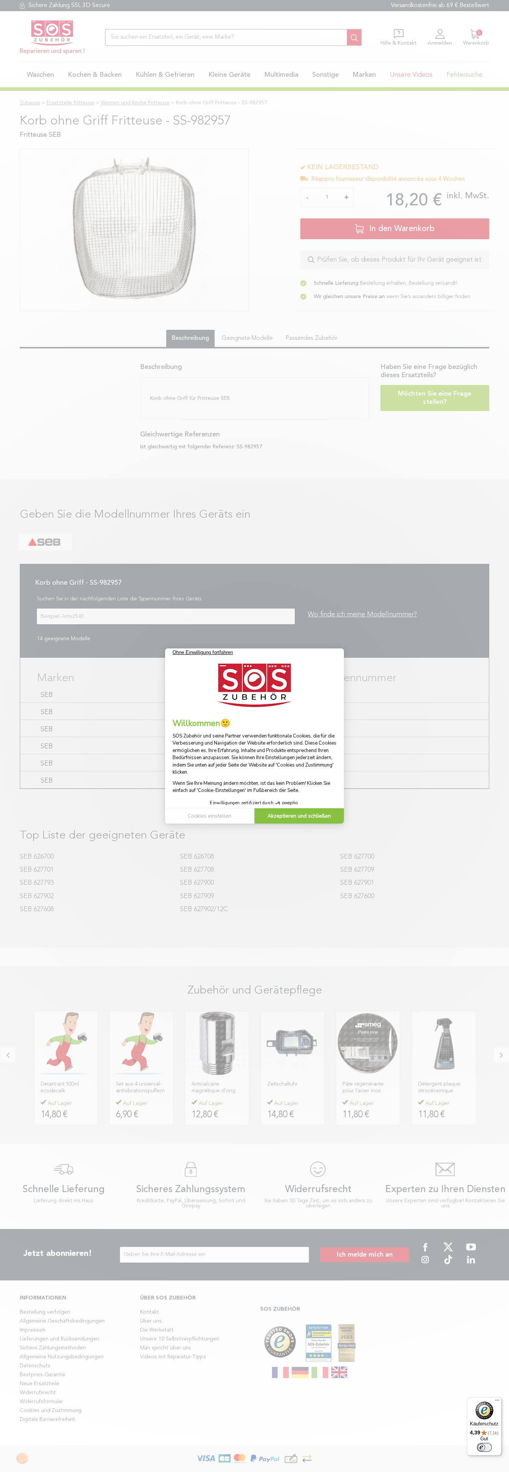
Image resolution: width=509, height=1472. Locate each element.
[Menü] (497, 1401)
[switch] (484, 1447)
